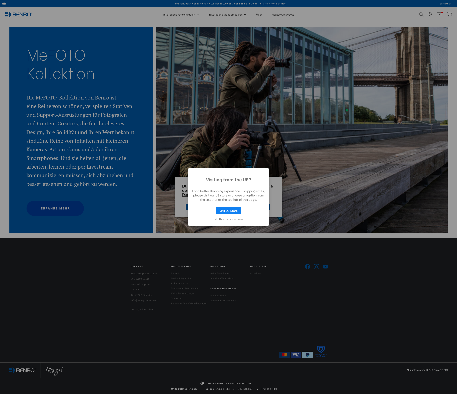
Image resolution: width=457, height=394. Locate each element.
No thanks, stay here (229, 219)
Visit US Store (228, 210)
